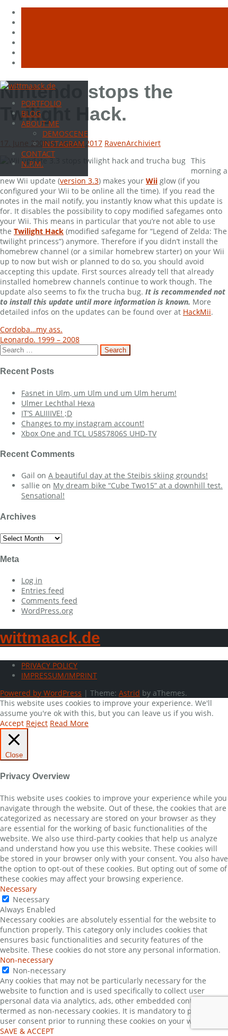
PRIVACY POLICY (49, 665)
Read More (69, 723)
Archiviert (143, 143)
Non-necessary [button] (26, 960)
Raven (115, 143)
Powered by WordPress (41, 693)
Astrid (129, 693)
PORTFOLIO (41, 103)
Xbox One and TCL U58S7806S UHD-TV (88, 433)
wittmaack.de (50, 637)
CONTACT (38, 154)
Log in (31, 580)
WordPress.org (47, 611)
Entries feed (42, 590)
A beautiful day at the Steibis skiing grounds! (128, 475)
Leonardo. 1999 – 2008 (40, 339)
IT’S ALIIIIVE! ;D (46, 413)
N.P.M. (32, 164)
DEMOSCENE (65, 133)
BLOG (31, 113)
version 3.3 (79, 181)
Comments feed (49, 600)
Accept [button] (12, 723)
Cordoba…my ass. (31, 329)
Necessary (31, 899)
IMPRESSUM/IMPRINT (59, 675)
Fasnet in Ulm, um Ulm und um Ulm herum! (99, 393)
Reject (37, 723)
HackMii (197, 312)
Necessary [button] (18, 889)
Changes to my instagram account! (82, 423)
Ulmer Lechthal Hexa (58, 403)
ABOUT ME (40, 123)
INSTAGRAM (63, 144)
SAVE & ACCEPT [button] (27, 1031)
